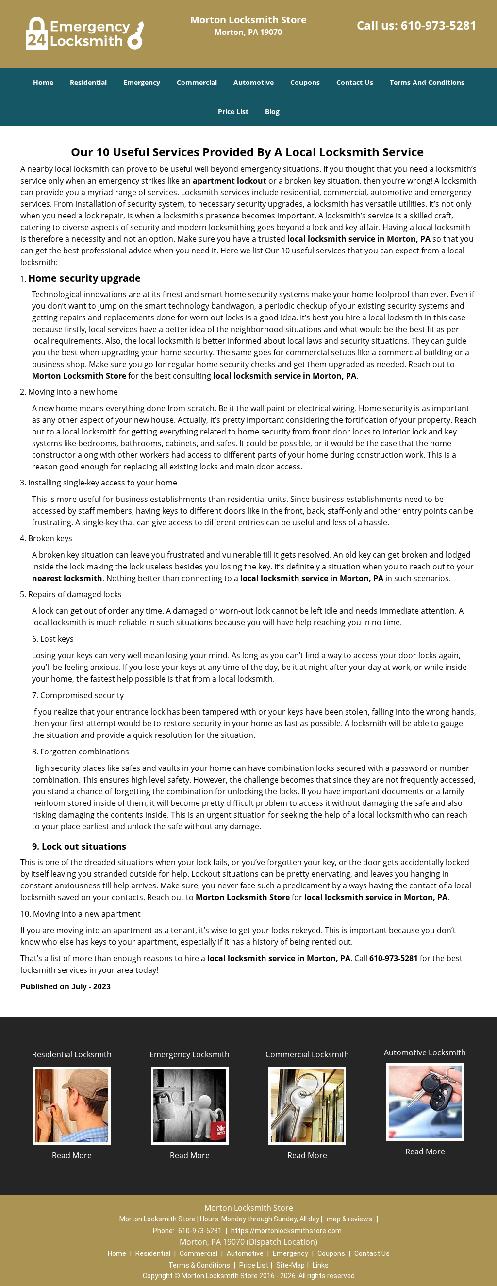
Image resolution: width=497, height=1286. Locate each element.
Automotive (253, 82)
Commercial (197, 82)
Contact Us (354, 82)
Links (321, 1265)
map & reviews (350, 1219)
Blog (272, 111)
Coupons (305, 82)
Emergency (141, 82)
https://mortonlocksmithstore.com (286, 1231)
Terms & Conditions (199, 1265)
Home (43, 82)
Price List (233, 111)
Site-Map (290, 1265)
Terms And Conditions (427, 82)
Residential (88, 82)
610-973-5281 (439, 25)
